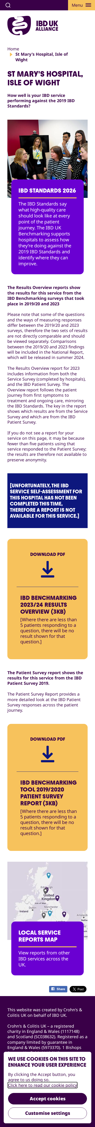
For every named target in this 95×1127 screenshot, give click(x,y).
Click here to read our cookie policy (42, 1085)
